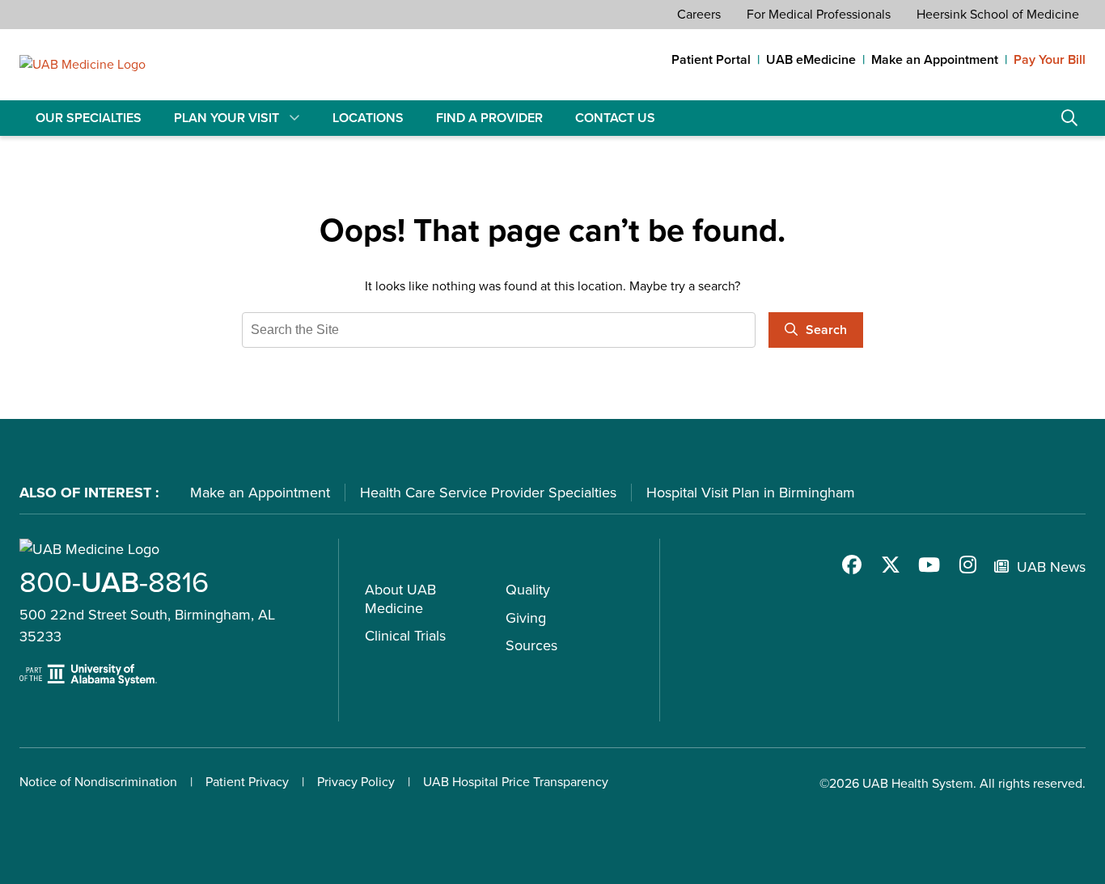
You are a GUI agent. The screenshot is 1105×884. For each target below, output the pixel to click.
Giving (526, 617)
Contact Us (615, 117)
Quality (528, 589)
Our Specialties (89, 117)
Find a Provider (489, 117)
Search (1069, 118)
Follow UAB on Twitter (891, 564)
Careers (699, 14)
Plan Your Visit (226, 117)
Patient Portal (711, 60)
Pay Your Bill (1050, 60)
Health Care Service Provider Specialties (488, 492)
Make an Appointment (934, 60)
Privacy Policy (356, 781)
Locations (368, 117)
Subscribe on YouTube (929, 564)
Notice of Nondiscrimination (98, 781)
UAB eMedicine (811, 60)
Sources (531, 645)
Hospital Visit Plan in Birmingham (750, 492)
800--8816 (114, 581)
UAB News (1051, 566)
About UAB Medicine (400, 599)
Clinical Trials (405, 635)
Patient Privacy (247, 781)
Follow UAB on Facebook (852, 564)
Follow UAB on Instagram (968, 564)
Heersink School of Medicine (998, 14)
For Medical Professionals (819, 14)
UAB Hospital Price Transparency (515, 781)
